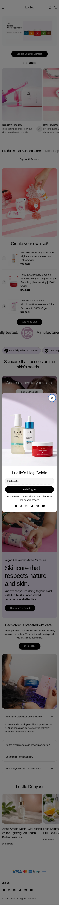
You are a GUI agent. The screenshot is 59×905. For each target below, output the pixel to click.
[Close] (52, 398)
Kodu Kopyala (29, 489)
